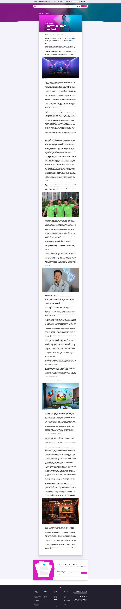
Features (56, 6)
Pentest (55, 603)
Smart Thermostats (36, 604)
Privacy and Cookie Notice (77, 600)
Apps (60, 6)
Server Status (55, 597)
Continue (83, 1)
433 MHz (65, 596)
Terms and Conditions (84, 600)
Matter (64, 597)
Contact (45, 601)
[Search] (75, 6)
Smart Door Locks (36, 603)
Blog (39, 13)
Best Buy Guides (36, 600)
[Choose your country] (80, 6)
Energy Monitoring (66, 603)
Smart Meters (36, 608)
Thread (64, 598)
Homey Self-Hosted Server (37, 596)
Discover (64, 6)
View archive (43, 578)
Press (44, 598)
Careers (45, 592)
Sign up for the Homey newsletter (81, 591)
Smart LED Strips (36, 605)
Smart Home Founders (45, 13)
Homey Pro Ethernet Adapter (38, 598)
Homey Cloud (36, 592)
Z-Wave (65, 592)
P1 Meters (65, 604)
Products (52, 6)
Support (68, 6)
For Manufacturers (56, 607)
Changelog (55, 596)
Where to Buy (45, 596)
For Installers (55, 606)
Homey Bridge (36, 597)
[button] (72, 1)
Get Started (55, 592)
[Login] (77, 6)
